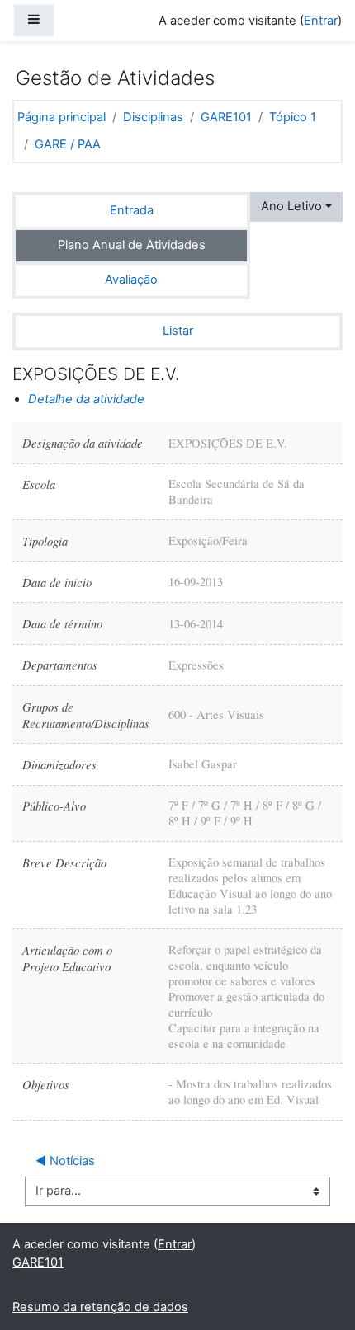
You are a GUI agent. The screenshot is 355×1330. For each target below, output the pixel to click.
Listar (178, 330)
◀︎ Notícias (65, 1161)
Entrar (321, 20)
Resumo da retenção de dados (100, 1306)
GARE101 (226, 117)
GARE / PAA (68, 144)
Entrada (132, 210)
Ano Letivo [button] (291, 206)
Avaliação (131, 279)
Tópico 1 (292, 117)
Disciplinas (153, 117)
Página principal (61, 117)
